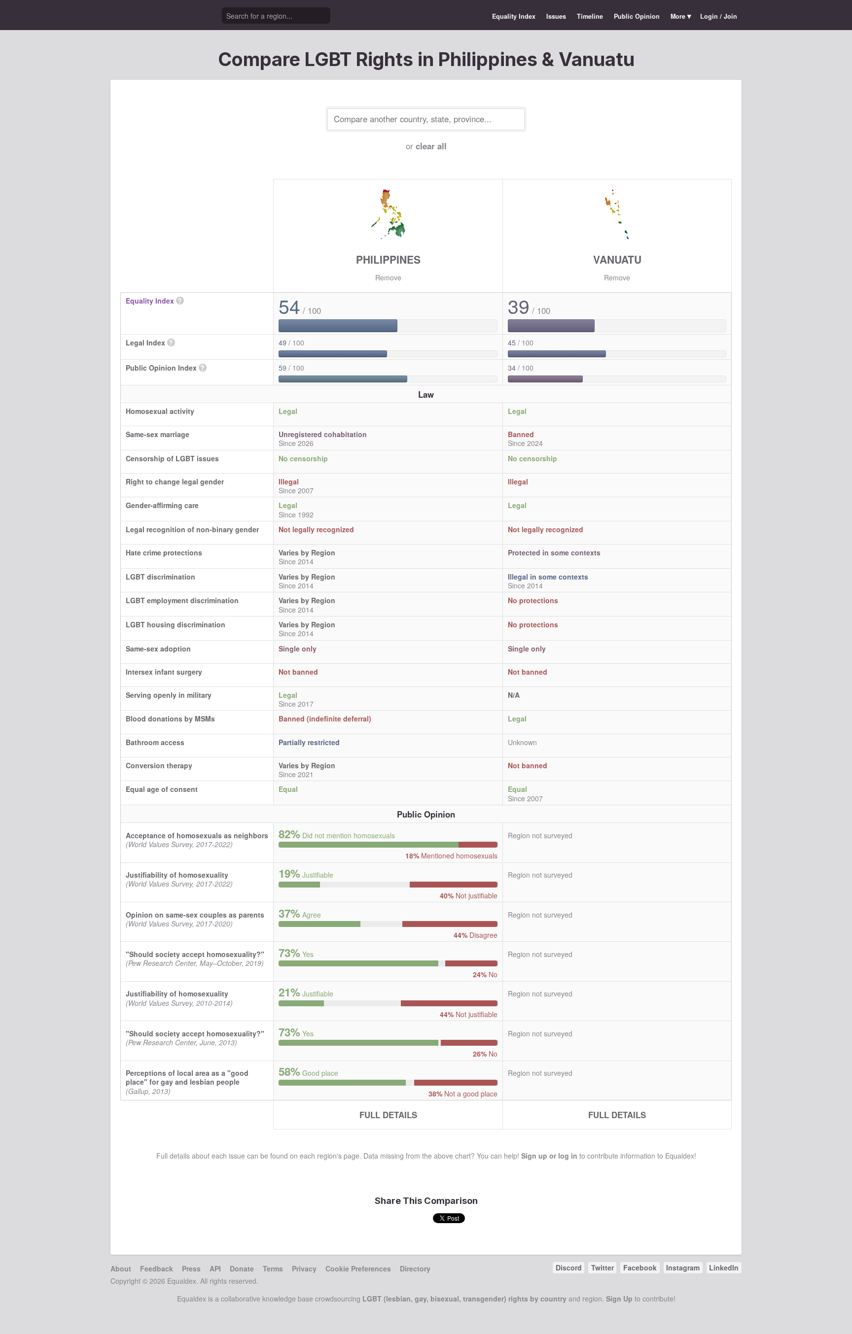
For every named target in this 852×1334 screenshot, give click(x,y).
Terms (273, 1268)
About (120, 1268)
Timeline (590, 16)
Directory (415, 1268)
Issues (556, 16)
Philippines (388, 259)
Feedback (156, 1268)
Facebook (640, 1267)
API (215, 1268)
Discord (569, 1267)
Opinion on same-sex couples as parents (195, 915)
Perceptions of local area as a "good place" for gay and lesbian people (187, 1077)
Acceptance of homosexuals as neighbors (197, 835)
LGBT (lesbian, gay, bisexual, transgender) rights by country (464, 1298)
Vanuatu (617, 259)
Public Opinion (637, 16)
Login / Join (718, 16)
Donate (242, 1268)
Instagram (683, 1267)
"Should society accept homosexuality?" (195, 954)
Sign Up (619, 1298)
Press (191, 1268)
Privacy (304, 1268)
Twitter (602, 1267)
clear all (431, 146)
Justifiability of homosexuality (177, 875)
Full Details (388, 1115)
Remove (388, 277)
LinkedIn (724, 1267)
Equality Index (513, 16)
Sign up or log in (549, 1156)
